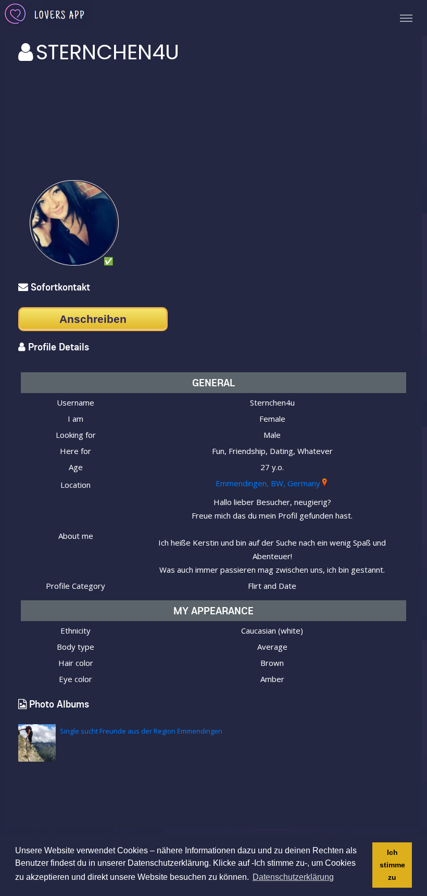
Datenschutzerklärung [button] (293, 877)
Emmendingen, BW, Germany (268, 483)
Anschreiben (93, 319)
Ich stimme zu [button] (392, 864)
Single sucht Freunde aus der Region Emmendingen (141, 731)
